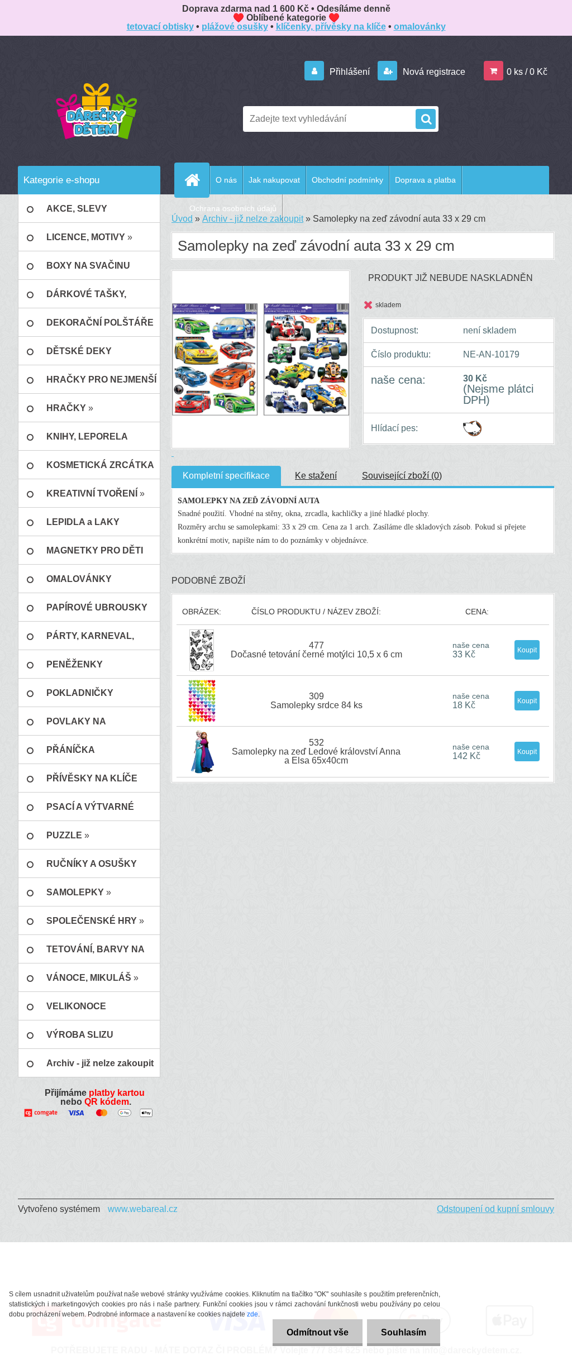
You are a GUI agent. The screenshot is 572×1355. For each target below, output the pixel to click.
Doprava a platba (425, 179)
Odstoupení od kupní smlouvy (495, 1209)
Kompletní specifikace (226, 475)
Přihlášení (349, 72)
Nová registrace (433, 72)
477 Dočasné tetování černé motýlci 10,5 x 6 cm (316, 650)
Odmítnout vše (318, 1332)
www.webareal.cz (143, 1209)
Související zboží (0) (402, 475)
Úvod (182, 218)
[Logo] (96, 110)
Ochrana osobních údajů (233, 208)
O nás (226, 179)
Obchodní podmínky (347, 179)
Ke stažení (316, 475)
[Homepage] (196, 180)
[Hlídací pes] (472, 425)
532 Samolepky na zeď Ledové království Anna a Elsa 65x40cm (316, 751)
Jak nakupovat (274, 179)
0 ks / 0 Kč (527, 72)
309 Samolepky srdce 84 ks (316, 700)
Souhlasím (403, 1332)
